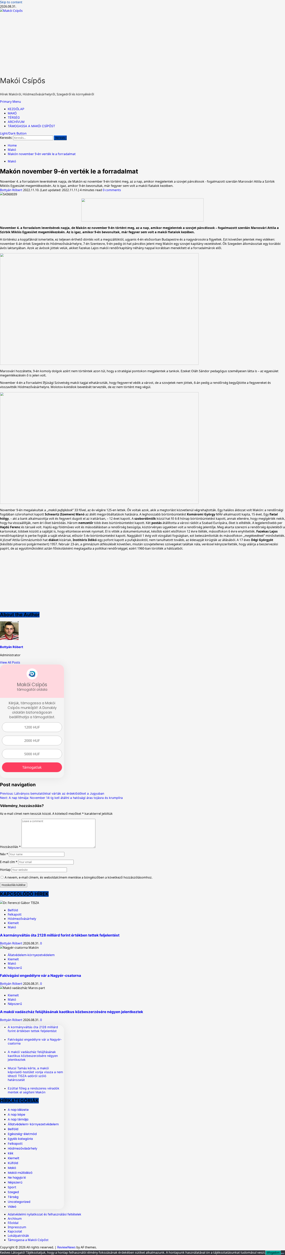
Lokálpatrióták (18, 1235)
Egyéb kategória (20, 1139)
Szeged (13, 1192)
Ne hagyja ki (17, 1177)
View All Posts (10, 662)
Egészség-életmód (22, 1134)
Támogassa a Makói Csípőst (28, 1240)
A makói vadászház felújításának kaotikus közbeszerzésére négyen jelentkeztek (71, 1012)
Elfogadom (273, 1252)
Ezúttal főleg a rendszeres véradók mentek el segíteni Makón (33, 1090)
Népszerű (15, 968)
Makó (12, 161)
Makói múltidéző (20, 1172)
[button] (10, 101)
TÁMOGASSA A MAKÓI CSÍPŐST (31, 126)
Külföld (13, 1163)
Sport (12, 1187)
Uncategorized (19, 1202)
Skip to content (11, 2)
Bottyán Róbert (11, 190)
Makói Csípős (22, 80)
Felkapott (15, 914)
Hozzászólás (10, 847)
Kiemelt (13, 923)
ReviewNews (66, 1247)
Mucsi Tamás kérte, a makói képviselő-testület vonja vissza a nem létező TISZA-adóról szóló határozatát (35, 1074)
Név (4, 854)
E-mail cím (8, 862)
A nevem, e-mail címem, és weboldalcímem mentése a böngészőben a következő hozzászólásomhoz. (78, 877)
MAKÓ (12, 113)
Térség (13, 1197)
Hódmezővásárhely (22, 919)
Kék (10, 1153)
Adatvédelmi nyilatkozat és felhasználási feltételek (44, 1214)
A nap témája (18, 1119)
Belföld (13, 910)
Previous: (52, 793)
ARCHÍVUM (16, 122)
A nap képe (16, 1114)
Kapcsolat (15, 1231)
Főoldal (13, 1223)
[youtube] (142, 220)
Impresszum (17, 1227)
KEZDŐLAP (16, 109)
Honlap (5, 869)
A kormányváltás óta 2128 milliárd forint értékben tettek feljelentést (59, 935)
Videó (12, 1206)
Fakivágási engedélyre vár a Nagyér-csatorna (40, 975)
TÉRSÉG (14, 117)
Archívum (15, 1218)
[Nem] (282, 1253)
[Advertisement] (142, 42)
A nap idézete (18, 1109)
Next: (61, 798)
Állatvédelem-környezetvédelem (31, 955)
